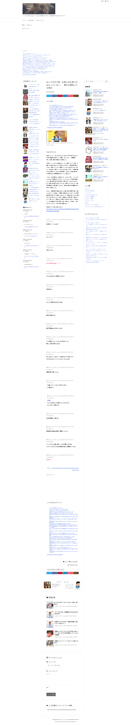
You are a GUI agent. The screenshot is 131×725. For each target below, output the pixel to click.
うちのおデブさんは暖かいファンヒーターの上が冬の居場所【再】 (61, 106)
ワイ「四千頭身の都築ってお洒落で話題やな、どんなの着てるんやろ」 (34, 189)
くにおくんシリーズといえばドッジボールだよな (95, 260)
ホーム (24, 25)
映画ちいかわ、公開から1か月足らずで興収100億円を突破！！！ (61, 115)
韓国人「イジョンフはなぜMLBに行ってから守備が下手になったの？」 (62, 111)
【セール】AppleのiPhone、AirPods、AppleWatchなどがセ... (60, 107)
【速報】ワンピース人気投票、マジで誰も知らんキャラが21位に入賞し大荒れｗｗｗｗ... (39, 65)
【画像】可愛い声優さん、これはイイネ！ (30, 70)
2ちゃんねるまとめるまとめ (91, 194)
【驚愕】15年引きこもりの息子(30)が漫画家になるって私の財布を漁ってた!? (63, 524)
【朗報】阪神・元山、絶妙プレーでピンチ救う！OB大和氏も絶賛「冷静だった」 (37, 62)
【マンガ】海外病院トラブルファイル (29, 53)
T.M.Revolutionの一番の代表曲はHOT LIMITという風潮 (59, 523)
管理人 (76, 565)
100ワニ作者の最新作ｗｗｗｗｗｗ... (32, 226)
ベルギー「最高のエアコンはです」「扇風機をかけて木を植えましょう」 (62, 110)
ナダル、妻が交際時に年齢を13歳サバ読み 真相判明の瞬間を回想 (34, 110)
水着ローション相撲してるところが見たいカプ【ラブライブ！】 (34, 58)
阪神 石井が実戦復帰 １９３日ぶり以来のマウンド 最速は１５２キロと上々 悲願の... (39, 63)
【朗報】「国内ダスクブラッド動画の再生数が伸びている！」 (60, 547)
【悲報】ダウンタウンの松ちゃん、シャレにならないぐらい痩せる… (34, 159)
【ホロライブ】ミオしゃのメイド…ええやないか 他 (58, 509)
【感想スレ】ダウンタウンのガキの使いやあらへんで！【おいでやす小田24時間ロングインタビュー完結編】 (66, 633)
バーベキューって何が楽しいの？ (99, 110)
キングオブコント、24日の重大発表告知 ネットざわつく (34, 86)
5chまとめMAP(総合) (89, 190)
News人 (87, 202)
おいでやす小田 (74, 561)
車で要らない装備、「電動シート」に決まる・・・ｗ (59, 112)
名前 (47, 687)
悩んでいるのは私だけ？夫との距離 (92, 217)
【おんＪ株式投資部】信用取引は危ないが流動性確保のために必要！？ (36, 67)
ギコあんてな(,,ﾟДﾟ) (89, 196)
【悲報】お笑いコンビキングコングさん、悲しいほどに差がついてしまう (34, 135)
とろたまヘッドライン (90, 200)
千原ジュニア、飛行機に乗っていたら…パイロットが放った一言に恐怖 (34, 140)
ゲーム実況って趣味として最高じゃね (56, 109)
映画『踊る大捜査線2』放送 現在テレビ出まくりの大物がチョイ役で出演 (34, 97)
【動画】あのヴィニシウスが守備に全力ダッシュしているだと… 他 (35, 57)
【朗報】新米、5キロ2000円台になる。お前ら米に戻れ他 (96, 237)
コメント (48, 673)
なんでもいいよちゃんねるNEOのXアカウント (95, 206)
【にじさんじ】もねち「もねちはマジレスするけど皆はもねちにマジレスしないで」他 (38, 66)
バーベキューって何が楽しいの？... (31, 236)
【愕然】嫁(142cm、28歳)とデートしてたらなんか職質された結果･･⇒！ (62, 541)
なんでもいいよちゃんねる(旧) (91, 204)
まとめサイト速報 (89, 198)
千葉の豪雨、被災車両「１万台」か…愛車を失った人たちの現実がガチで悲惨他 (37, 60)
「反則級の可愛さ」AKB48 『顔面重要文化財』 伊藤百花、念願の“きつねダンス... (38, 71)
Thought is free (73, 721)
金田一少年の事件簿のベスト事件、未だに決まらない (34, 195)
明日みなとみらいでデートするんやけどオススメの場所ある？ (34, 69)
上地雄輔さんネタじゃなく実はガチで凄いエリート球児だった (34, 183)
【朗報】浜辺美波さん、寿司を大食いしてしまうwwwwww (34, 129)
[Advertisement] (63, 39)
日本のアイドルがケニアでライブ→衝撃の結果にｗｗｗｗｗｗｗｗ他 (61, 533)
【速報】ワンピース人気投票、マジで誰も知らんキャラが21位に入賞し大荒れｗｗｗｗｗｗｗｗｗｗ (100, 130)
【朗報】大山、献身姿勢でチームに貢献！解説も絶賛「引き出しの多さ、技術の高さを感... (39, 61)
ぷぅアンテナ (88, 192)
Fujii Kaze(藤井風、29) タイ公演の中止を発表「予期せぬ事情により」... (36, 72)
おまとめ (87, 188)
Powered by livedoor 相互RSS (29, 74)
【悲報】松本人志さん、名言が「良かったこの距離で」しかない (34, 170)
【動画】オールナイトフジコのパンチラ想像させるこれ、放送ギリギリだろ (36, 55)
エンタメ (30, 25)
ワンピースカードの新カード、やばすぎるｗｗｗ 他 (32, 56)
